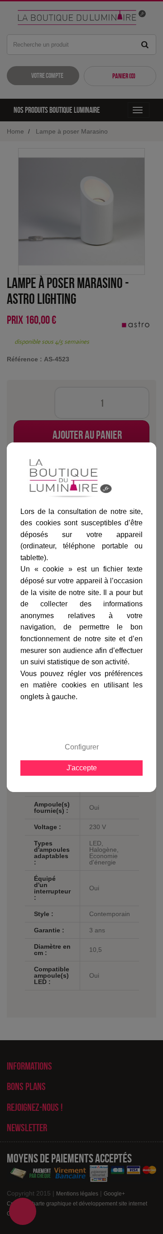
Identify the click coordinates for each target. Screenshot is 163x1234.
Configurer (82, 747)
